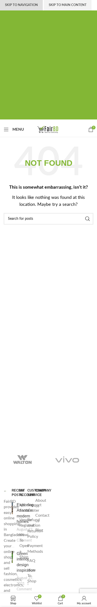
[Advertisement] (48, 70)
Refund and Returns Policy (34, 528)
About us (40, 503)
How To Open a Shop (24, 546)
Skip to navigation (21, 5)
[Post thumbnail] (12, 522)
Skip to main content (68, 5)
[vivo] (67, 459)
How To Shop (31, 575)
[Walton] (22, 459)
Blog (39, 530)
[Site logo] (48, 129)
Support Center (34, 507)
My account (26, 507)
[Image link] (5, 491)
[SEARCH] (87, 218)
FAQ (31, 561)
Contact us (42, 518)
